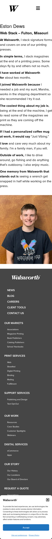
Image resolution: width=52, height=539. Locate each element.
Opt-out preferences (19, 535)
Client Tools (16, 307)
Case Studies (13, 426)
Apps (9, 455)
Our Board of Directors (17, 479)
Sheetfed (11, 366)
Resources (12, 422)
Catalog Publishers (15, 342)
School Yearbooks (15, 346)
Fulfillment (11, 383)
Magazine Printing (15, 333)
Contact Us (15, 313)
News (11, 290)
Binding (10, 375)
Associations (13, 329)
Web (9, 362)
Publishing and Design (17, 399)
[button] (47, 499)
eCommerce (12, 450)
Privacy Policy (34, 535)
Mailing (10, 379)
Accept (26, 527)
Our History (12, 470)
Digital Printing (13, 370)
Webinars (11, 435)
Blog (10, 296)
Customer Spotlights (16, 430)
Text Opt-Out (13, 403)
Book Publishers (14, 338)
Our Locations (13, 475)
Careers (13, 302)
